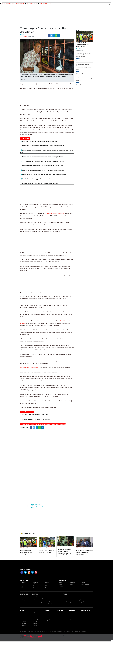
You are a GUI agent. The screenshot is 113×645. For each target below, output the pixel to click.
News (60, 582)
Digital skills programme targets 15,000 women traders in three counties (44, 174)
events (23, 602)
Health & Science (35, 583)
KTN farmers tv (82, 596)
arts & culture (25, 598)
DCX (47, 631)
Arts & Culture (37, 587)
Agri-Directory (82, 600)
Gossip (83, 582)
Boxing (23, 614)
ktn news (72, 614)
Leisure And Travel (53, 602)
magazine (48, 620)
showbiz (24, 596)
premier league (35, 624)
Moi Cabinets (25, 587)
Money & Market (30, 3)
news (65, 596)
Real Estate (8, 3)
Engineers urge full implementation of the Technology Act (39, 141)
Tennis (23, 616)
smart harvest (68, 598)
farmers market (68, 600)
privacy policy (70, 631)
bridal (35, 604)
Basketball (36, 616)
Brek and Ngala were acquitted (29, 367)
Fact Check (48, 587)
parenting (50, 604)
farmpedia (81, 602)
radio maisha (85, 612)
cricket (35, 621)
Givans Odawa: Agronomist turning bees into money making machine (43, 145)
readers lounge (38, 602)
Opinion (37, 3)
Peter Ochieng (23, 547)
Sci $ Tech (23, 3)
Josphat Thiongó (80, 84)
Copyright (59, 631)
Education (36, 586)
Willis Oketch (25, 36)
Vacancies (42, 631)
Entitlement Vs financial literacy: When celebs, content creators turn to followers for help (84, 67)
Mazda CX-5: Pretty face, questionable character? (37, 179)
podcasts (80, 598)
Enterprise (42, 3)
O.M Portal (53, 631)
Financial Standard (16, 3)
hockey (24, 621)
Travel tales (49, 612)
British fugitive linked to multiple (54, 213)
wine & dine (49, 614)
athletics (24, 618)
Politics (61, 586)
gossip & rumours (24, 624)
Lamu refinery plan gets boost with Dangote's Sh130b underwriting (42, 165)
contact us (30, 631)
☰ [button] (109, 4)
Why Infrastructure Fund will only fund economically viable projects (43, 161)
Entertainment (85, 584)
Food (49, 596)
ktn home (72, 612)
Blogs (71, 584)
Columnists (48, 586)
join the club (49, 618)
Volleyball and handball (37, 618)
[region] (56, 643)
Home (3, 3)
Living (35, 596)
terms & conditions (80, 631)
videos (23, 582)
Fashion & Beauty (38, 598)
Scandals (72, 582)
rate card (36, 631)
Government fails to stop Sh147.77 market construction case (40, 183)
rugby (34, 612)
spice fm (84, 614)
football (24, 612)
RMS (64, 631)
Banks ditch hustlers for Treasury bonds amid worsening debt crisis (42, 156)
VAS (59, 612)
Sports (60, 584)
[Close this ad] (112, 640)
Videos (35, 600)
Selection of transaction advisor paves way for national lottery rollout (43, 170)
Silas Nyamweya (80, 60)
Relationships (51, 598)
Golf (34, 614)
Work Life (47, 3)
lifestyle (24, 600)
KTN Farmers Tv (73, 618)
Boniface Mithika (80, 73)
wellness (50, 600)
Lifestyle (47, 582)
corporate (23, 631)
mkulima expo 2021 (69, 602)
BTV (71, 616)
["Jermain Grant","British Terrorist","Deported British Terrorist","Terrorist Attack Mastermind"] (43, 424)
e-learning (61, 614)
